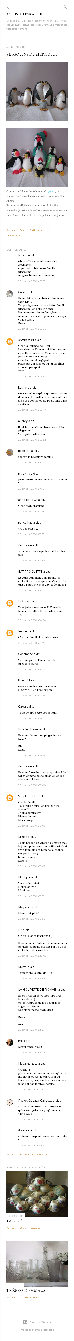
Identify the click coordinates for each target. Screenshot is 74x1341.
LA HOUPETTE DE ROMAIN (37, 989)
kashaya (23, 387)
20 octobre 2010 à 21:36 (31, 1052)
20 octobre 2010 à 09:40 (32, 376)
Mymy (22, 967)
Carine (22, 292)
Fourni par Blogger (40, 1322)
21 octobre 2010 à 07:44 (31, 1119)
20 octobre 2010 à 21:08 (32, 978)
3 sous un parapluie (25, 14)
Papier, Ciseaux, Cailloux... (35, 1100)
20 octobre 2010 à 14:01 (31, 590)
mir (20, 1041)
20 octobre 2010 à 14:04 (32, 620)
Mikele (22, 837)
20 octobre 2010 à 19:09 (31, 866)
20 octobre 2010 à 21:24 (31, 1029)
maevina (24, 473)
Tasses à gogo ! (21, 1221)
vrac (18, 235)
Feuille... (23, 631)
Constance (25, 654)
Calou (22, 706)
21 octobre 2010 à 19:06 (31, 1145)
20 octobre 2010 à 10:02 (32, 462)
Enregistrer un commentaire (26, 1154)
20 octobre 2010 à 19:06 (31, 825)
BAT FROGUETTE (30, 571)
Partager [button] (11, 230)
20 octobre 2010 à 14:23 (31, 669)
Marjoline (24, 907)
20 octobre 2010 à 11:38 (31, 511)
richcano (49, 1329)
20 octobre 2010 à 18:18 (31, 755)
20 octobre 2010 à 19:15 (31, 896)
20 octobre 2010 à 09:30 (32, 328)
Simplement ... (28, 796)
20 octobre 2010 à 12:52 (31, 560)
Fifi (20, 930)
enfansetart (26, 340)
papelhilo (24, 451)
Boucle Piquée (28, 729)
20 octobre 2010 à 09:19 (31, 281)
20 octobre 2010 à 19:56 (31, 918)
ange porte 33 (27, 500)
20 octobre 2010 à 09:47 (32, 409)
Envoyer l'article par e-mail (35, 230)
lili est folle (25, 680)
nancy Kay (25, 522)
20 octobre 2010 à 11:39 (31, 534)
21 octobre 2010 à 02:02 (31, 1089)
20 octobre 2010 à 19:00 (32, 785)
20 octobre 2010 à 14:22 (31, 642)
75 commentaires (29, 1297)
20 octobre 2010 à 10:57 (31, 488)
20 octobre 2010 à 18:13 (31, 718)
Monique (24, 877)
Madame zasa (27, 1063)
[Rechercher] (65, 6)
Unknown (24, 601)
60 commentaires (30, 1227)
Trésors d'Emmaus (25, 1290)
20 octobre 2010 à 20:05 (32, 955)
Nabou (22, 255)
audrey (23, 421)
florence (24, 1130)
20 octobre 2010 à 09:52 (32, 439)
